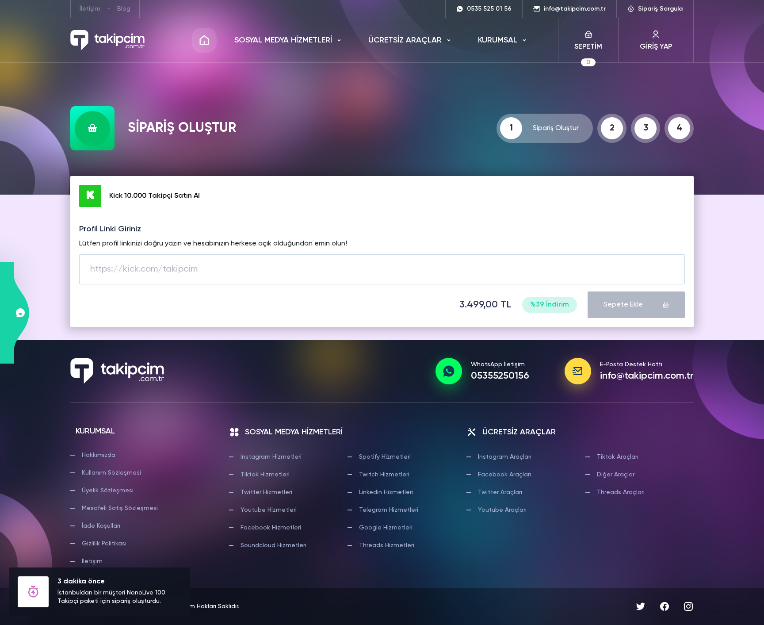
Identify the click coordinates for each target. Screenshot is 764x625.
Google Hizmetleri (386, 528)
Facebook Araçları (504, 475)
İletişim (90, 9)
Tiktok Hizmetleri (265, 475)
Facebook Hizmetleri (271, 528)
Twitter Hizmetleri (266, 492)
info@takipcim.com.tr (647, 376)
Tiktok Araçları (617, 457)
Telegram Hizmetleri (388, 510)
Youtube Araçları (502, 510)
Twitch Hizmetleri (384, 475)
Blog (123, 9)
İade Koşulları (101, 526)
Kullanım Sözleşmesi (111, 473)
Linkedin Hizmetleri (386, 492)
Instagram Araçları (504, 457)
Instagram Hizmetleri (271, 457)
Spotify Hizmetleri (385, 457)
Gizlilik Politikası (104, 544)
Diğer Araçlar (615, 475)
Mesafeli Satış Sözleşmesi (120, 508)
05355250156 (500, 376)
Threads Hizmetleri (386, 545)
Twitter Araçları (500, 492)
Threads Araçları (621, 492)
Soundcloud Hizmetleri (273, 545)
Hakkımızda (98, 455)
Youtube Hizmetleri (269, 510)
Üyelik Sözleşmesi (108, 490)
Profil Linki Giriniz (110, 229)
